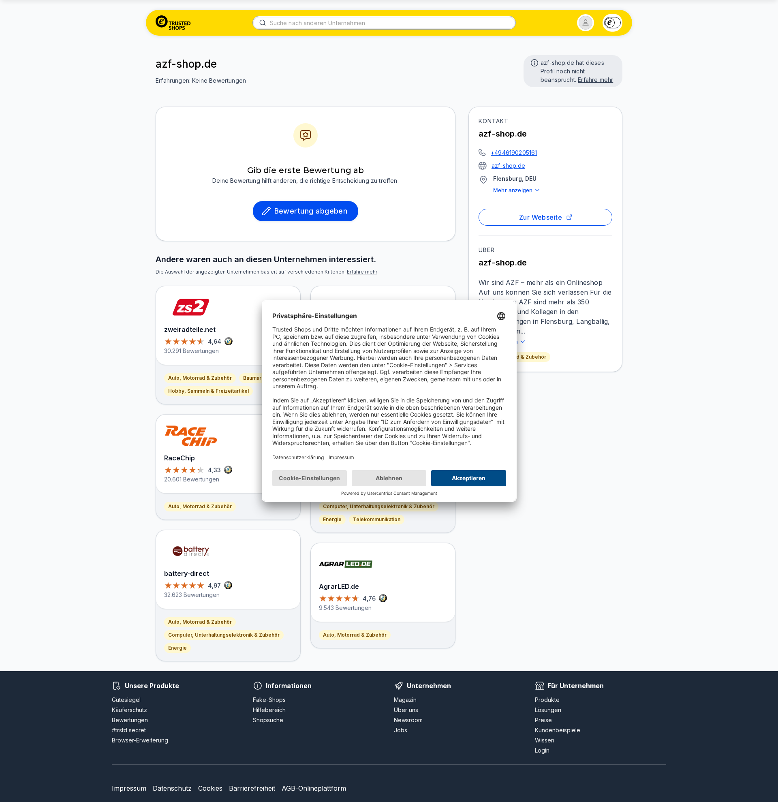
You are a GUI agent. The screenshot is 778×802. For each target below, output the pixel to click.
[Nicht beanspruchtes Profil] (533, 62)
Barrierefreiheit (252, 788)
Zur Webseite (540, 217)
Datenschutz (172, 788)
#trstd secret (129, 730)
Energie (177, 648)
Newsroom (408, 719)
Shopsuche (268, 719)
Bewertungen (130, 719)
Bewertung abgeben (311, 211)
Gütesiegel (126, 699)
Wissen (544, 740)
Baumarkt (254, 378)
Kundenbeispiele (557, 730)
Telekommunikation (376, 519)
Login (542, 750)
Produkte (547, 699)
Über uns (406, 709)
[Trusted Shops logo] (173, 22)
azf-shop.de (508, 165)
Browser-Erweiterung (140, 740)
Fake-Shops (269, 699)
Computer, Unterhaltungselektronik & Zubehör (224, 635)
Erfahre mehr (595, 79)
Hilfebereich (269, 709)
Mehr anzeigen (512, 190)
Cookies (210, 788)
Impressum (129, 788)
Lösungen (548, 709)
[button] (585, 22)
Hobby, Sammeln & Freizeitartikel (208, 391)
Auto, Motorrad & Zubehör (200, 378)
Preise (543, 719)
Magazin (405, 699)
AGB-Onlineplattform (314, 788)
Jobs (400, 730)
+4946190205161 (514, 152)
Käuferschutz (129, 709)
